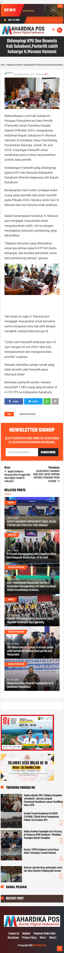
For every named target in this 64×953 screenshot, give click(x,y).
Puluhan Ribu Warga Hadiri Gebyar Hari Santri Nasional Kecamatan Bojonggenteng (30, 620)
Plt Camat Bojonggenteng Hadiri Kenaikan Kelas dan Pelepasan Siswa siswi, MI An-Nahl (31, 556)
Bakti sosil (12, 535)
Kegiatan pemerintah (27, 414)
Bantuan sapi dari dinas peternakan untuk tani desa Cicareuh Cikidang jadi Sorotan (43, 869)
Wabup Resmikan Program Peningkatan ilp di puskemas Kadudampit (30, 685)
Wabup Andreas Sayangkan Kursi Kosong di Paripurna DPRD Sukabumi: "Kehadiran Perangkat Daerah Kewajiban (43, 834)
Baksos (11, 503)
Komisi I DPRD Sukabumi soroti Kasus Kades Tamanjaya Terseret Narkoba (41, 851)
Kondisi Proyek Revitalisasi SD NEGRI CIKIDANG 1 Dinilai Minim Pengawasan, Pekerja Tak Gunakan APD (41, 816)
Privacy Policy (29, 938)
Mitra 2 (52, 938)
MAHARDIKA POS (39, 945)
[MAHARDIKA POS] (32, 926)
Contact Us (13, 934)
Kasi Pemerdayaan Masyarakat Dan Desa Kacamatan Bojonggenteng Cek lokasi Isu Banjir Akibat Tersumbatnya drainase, (31, 586)
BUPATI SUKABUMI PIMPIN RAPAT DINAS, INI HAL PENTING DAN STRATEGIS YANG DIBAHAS (31, 523)
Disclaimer (13, 938)
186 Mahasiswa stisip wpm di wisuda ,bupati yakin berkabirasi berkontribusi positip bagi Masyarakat (30, 651)
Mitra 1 (43, 938)
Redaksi (26, 934)
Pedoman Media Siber (44, 934)
